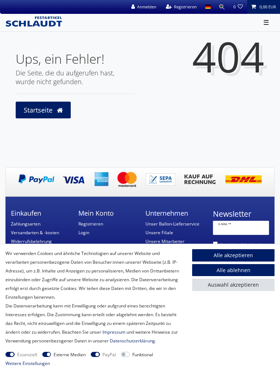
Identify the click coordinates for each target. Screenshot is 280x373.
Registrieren (90, 224)
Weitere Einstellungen (27, 363)
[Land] (207, 7)
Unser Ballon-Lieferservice (172, 224)
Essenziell (27, 355)
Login (83, 232)
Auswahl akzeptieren (233, 284)
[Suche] (222, 7)
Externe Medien (70, 355)
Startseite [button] (39, 110)
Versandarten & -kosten (35, 232)
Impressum (113, 332)
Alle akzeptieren (233, 255)
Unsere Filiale (159, 232)
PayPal (109, 355)
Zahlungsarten (25, 224)
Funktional (142, 355)
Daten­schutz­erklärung (132, 341)
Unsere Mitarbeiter (164, 241)
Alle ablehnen (233, 270)
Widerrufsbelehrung (31, 241)
